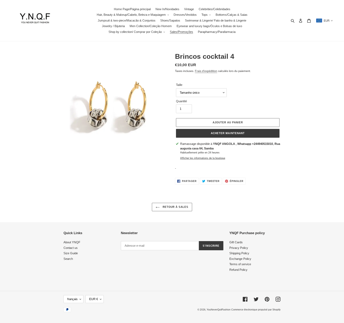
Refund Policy (238, 269)
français (72, 299)
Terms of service (240, 264)
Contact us (71, 247)
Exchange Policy (240, 258)
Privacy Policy (238, 247)
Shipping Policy (239, 253)
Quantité (181, 101)
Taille (179, 84)
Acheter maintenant (228, 133)
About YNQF (72, 242)
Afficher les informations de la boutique (202, 158)
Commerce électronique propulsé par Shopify (255, 309)
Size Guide (71, 253)
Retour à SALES (175, 206)
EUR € (93, 299)
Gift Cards (236, 242)
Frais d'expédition (206, 71)
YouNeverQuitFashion (219, 309)
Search (68, 258)
